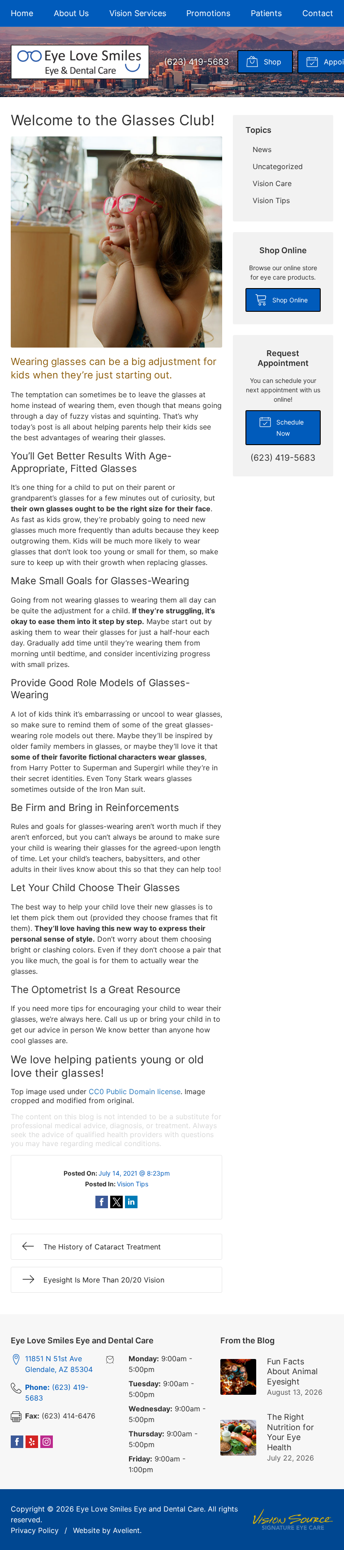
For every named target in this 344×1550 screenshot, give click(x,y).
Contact (317, 13)
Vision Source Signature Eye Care (293, 1519)
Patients (266, 13)
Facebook (17, 1441)
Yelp (32, 1441)
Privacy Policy (35, 1530)
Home (22, 13)
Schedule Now (289, 427)
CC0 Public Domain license (135, 1091)
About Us (71, 13)
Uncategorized (278, 166)
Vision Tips (132, 1184)
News (262, 149)
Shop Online (289, 300)
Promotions (208, 13)
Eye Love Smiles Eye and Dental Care (140, 1508)
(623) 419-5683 (196, 61)
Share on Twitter (116, 1202)
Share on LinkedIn (131, 1202)
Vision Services (137, 13)
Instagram (46, 1441)
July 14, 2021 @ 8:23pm (134, 1173)
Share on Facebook (101, 1202)
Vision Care (272, 183)
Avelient (126, 1530)
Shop (271, 61)
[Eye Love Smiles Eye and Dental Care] (80, 62)
